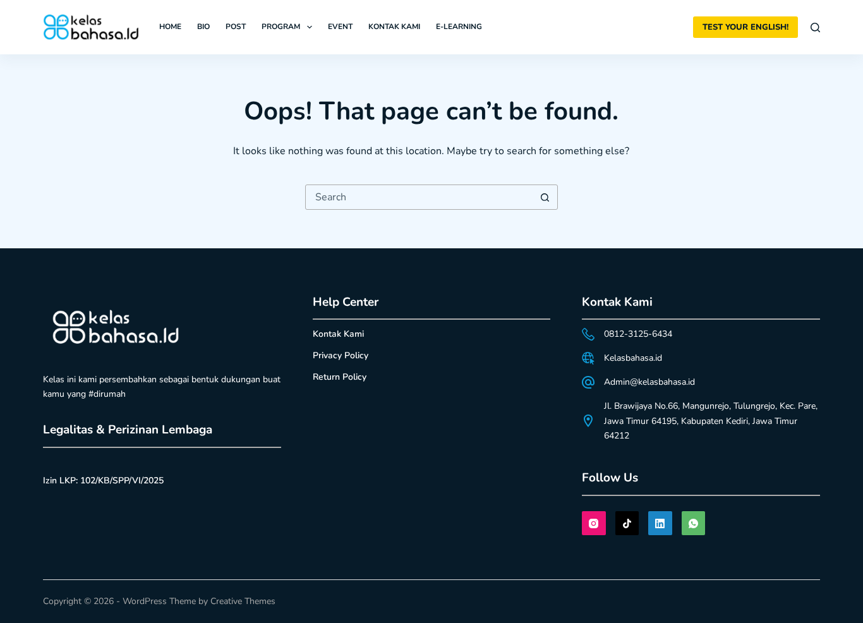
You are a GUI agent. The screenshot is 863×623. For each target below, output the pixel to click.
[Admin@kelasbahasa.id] (588, 382)
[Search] (815, 27)
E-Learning (459, 26)
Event (340, 26)
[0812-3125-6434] (588, 334)
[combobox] (419, 197)
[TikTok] (627, 523)
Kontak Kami (394, 26)
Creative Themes (242, 601)
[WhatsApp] (694, 523)
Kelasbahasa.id (633, 358)
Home (170, 26)
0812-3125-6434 (638, 334)
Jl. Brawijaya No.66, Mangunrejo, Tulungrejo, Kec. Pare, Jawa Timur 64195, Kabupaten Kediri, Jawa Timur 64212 (711, 420)
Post (236, 26)
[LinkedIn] (660, 523)
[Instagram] (594, 523)
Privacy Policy (340, 355)
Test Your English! (745, 27)
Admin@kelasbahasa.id (649, 382)
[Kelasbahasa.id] (588, 358)
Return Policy (339, 377)
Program (281, 26)
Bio (203, 26)
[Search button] (545, 197)
